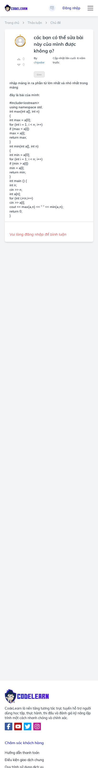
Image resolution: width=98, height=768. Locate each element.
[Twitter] (27, 726)
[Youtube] (18, 726)
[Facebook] (8, 726)
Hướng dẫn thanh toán (22, 753)
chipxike (39, 62)
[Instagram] (37, 726)
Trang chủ (12, 22)
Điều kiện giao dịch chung (24, 760)
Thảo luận (35, 22)
